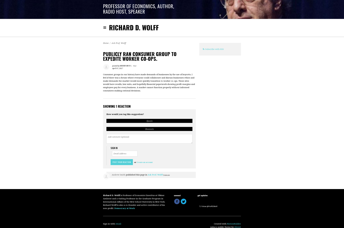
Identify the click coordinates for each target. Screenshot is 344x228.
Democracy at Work (124, 208)
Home (106, 43)
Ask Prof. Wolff (119, 43)
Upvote (149, 120)
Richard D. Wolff (134, 27)
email (118, 224)
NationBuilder (234, 224)
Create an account (145, 162)
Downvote (149, 129)
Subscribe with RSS (214, 49)
